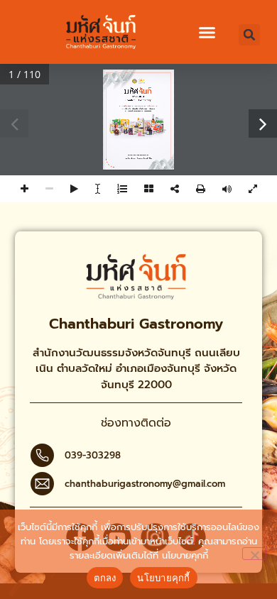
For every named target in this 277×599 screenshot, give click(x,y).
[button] (207, 32)
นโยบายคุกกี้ (185, 555)
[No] (254, 553)
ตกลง (105, 577)
